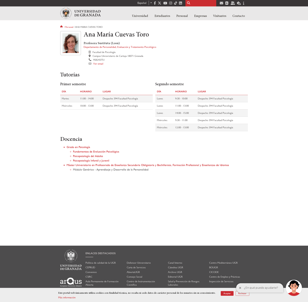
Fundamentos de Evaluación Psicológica (96, 151)
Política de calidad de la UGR (101, 262)
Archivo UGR (175, 272)
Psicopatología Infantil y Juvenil (91, 160)
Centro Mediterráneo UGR (223, 262)
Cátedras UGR (175, 267)
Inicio (61, 27)
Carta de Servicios (136, 267)
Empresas (200, 16)
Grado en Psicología (78, 147)
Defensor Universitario (139, 262)
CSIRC (89, 276)
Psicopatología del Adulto (88, 156)
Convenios (91, 272)
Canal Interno (175, 262)
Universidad (140, 16)
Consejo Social (134, 276)
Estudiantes (162, 16)
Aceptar (227, 293)
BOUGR (213, 267)
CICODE (214, 272)
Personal (182, 16)
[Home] (80, 13)
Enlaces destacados (101, 253)
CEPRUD (90, 267)
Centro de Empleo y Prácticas (224, 276)
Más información (67, 297)
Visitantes (219, 16)
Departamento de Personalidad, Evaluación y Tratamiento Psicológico (120, 46)
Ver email (98, 63)
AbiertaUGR (133, 272)
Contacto (238, 16)
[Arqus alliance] (71, 282)
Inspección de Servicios (221, 281)
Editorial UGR (175, 276)
